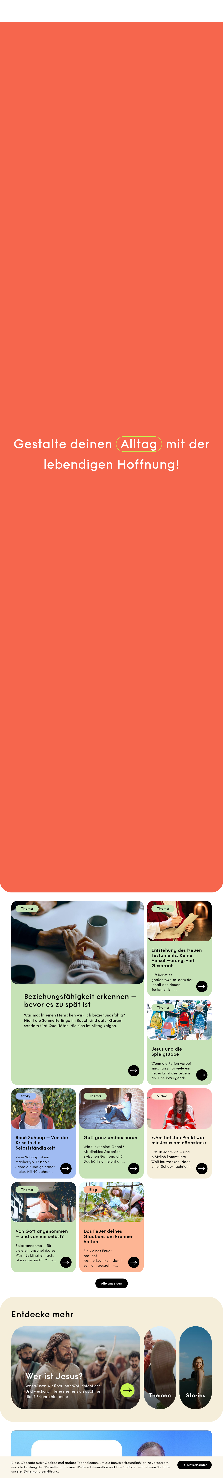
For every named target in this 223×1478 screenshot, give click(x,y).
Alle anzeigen (111, 1283)
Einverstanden (197, 1465)
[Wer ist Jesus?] (127, 1390)
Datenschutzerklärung (41, 1471)
